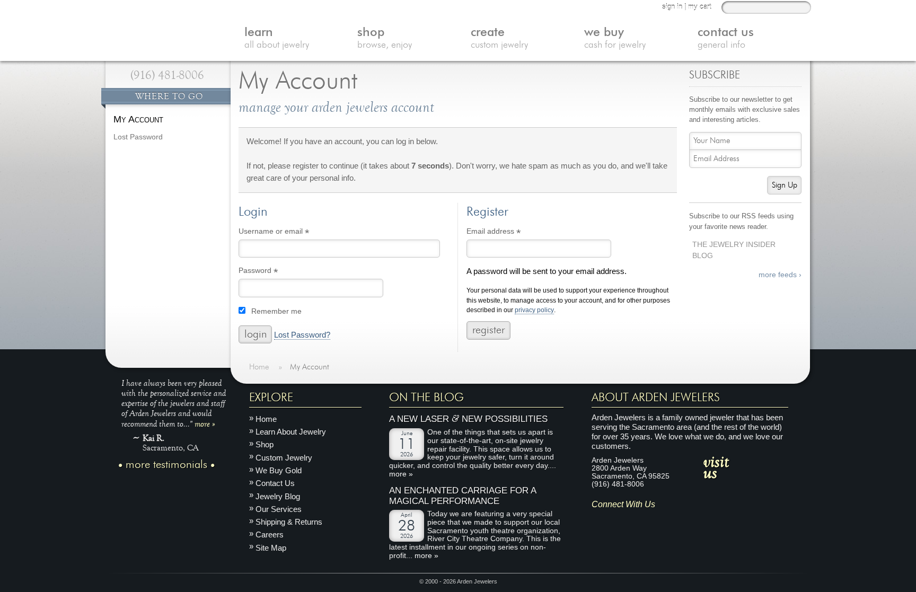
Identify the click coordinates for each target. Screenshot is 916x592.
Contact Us (275, 483)
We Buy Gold (279, 470)
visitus (716, 466)
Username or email (289, 233)
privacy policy (534, 310)
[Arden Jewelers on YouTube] (677, 521)
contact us (726, 38)
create (499, 38)
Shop (265, 444)
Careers (270, 534)
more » (205, 423)
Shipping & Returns (289, 521)
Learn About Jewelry (291, 431)
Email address (508, 233)
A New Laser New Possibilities (468, 419)
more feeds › (780, 275)
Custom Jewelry (284, 457)
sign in (672, 7)
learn (276, 38)
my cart (699, 7)
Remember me (276, 311)
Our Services (279, 509)
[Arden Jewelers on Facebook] (614, 521)
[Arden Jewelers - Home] (166, 26)
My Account (138, 119)
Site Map (271, 547)
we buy (615, 38)
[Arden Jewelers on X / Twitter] (646, 521)
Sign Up (784, 185)
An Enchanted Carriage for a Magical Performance (462, 495)
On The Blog (426, 397)
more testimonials (166, 465)
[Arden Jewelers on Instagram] (599, 521)
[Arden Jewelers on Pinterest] (630, 521)
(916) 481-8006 (167, 75)
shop (384, 38)
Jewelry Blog (278, 495)
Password (274, 272)
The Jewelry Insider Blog (734, 250)
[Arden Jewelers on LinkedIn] (662, 521)
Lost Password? (302, 335)
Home (266, 418)
